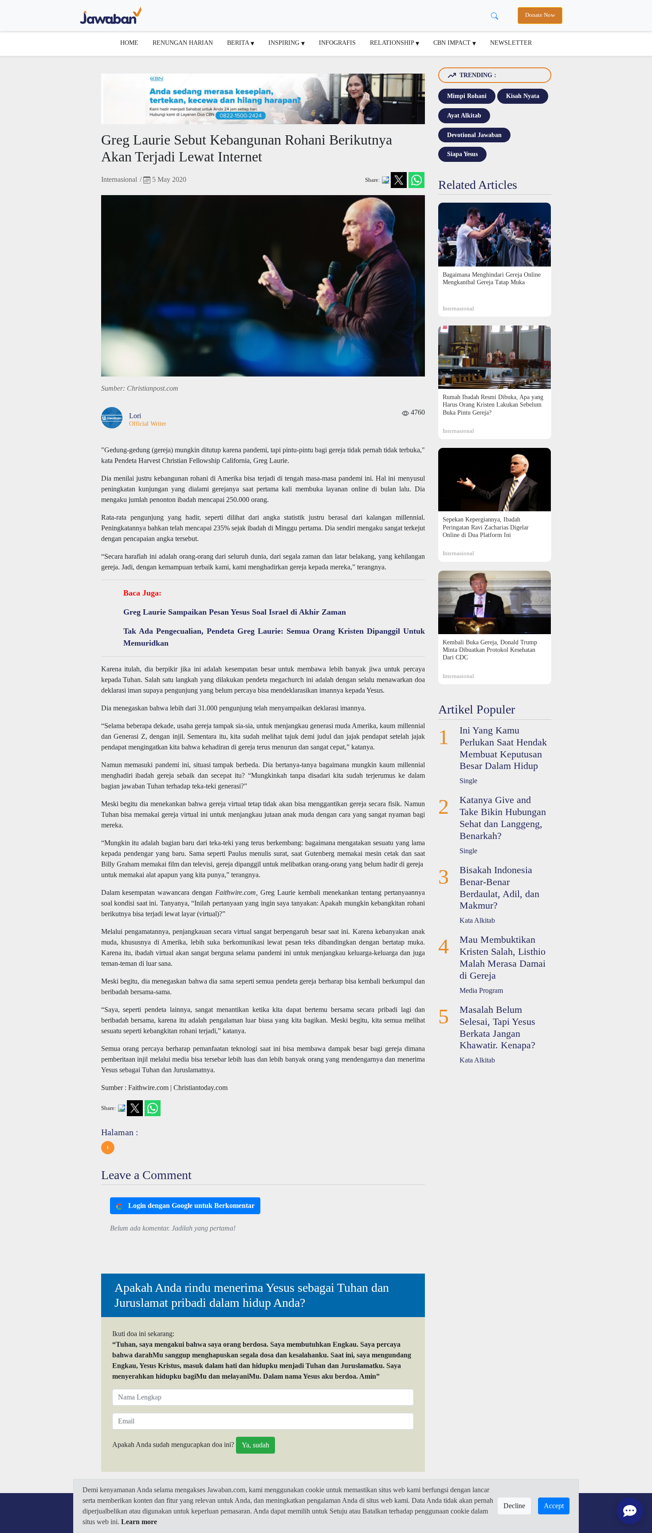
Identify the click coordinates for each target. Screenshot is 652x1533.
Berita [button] (239, 42)
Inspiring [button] (284, 42)
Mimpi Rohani (467, 95)
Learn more (139, 1521)
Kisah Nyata (522, 95)
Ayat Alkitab (464, 115)
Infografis (337, 42)
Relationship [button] (393, 42)
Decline (514, 1505)
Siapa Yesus (462, 153)
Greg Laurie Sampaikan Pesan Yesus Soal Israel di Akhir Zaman (234, 612)
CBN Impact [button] (452, 42)
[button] (107, 1147)
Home (129, 42)
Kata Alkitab (477, 920)
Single (468, 780)
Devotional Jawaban (474, 134)
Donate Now (540, 15)
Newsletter (511, 42)
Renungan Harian (183, 42)
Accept (554, 1505)
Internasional (119, 179)
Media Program (481, 990)
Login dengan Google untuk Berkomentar (190, 1205)
